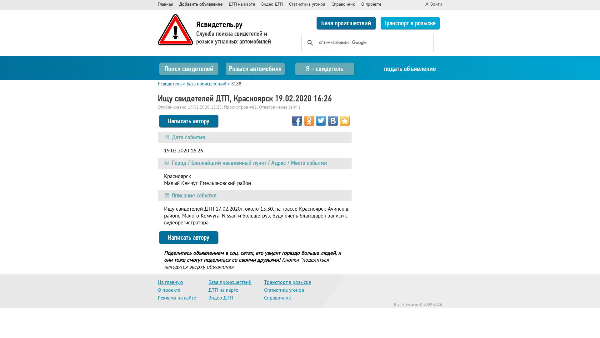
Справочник (343, 4)
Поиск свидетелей (188, 68)
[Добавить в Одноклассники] (309, 121)
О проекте (371, 4)
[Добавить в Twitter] (321, 121)
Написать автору (188, 121)
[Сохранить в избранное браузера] (345, 121)
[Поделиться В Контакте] (333, 121)
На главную (170, 282)
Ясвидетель (170, 84)
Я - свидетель (324, 68)
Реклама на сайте (177, 298)
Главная (165, 4)
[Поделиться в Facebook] (297, 121)
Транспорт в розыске (410, 23)
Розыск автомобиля (255, 68)
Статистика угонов (307, 4)
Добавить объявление (200, 4)
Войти (436, 4)
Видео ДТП (272, 4)
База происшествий (346, 23)
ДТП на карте (242, 4)
